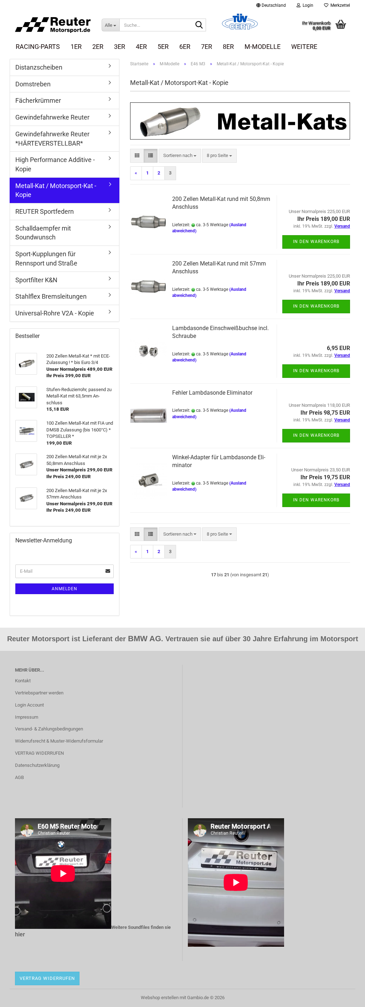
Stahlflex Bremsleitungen (51, 296)
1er (76, 46)
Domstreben (33, 84)
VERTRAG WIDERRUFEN (39, 753)
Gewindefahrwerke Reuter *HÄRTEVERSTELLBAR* (52, 138)
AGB (19, 777)
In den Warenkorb (316, 241)
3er (119, 46)
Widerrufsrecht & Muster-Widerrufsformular (59, 741)
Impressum (26, 717)
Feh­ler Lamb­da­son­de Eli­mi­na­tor (212, 392)
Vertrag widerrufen (47, 978)
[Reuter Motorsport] (53, 25)
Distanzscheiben (38, 67)
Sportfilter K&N (36, 280)
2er (97, 46)
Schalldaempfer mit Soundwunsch (43, 232)
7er (206, 46)
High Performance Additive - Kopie (55, 164)
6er (184, 46)
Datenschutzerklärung (37, 765)
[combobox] (180, 156)
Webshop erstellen (160, 997)
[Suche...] (199, 25)
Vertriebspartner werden (39, 692)
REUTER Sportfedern (44, 211)
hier (20, 934)
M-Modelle (263, 46)
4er (141, 46)
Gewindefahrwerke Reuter (52, 117)
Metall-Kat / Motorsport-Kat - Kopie (55, 190)
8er (228, 46)
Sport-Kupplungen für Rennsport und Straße (46, 258)
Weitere (304, 46)
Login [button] (306, 5)
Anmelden (64, 588)
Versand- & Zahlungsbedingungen (49, 729)
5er (163, 46)
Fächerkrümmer (38, 100)
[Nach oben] (345, 996)
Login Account (29, 705)
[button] (271, 5)
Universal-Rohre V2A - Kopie (54, 313)
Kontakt (23, 680)
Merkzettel (339, 5)
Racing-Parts (38, 46)
